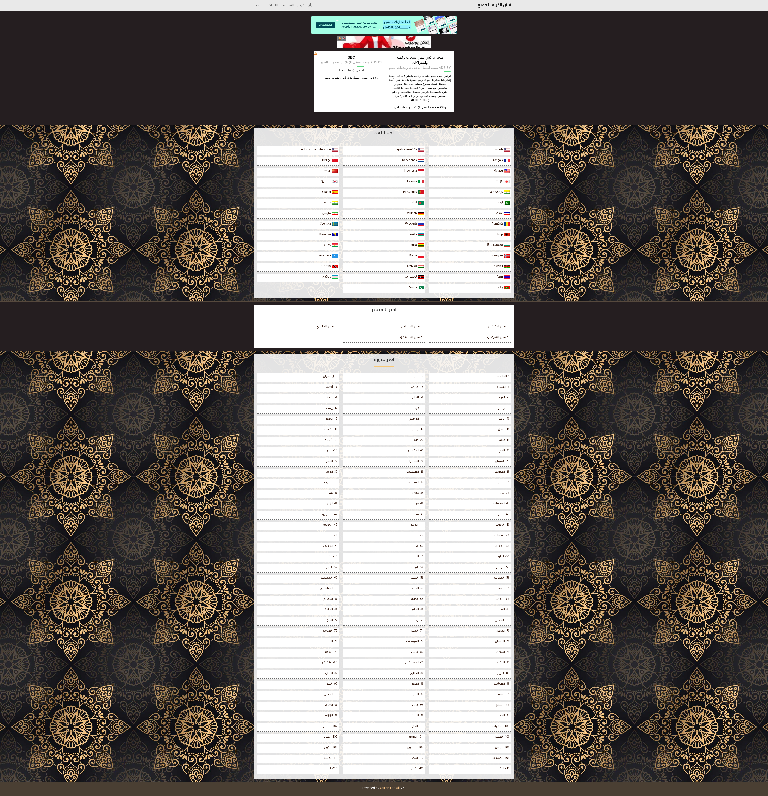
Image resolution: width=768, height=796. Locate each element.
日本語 (498, 181)
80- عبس (417, 652)
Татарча (325, 266)
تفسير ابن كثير (499, 327)
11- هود (419, 408)
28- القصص (501, 472)
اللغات (273, 5)
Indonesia (411, 171)
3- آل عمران (330, 376)
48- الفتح (331, 535)
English (499, 150)
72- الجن (332, 620)
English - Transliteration (315, 150)
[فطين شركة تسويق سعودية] (384, 42)
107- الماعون (415, 747)
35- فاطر (418, 493)
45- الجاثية (330, 525)
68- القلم (418, 610)
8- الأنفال (418, 398)
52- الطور (503, 557)
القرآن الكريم (307, 5)
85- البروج (503, 673)
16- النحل (504, 429)
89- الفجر (418, 684)
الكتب (260, 5)
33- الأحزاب (331, 482)
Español (326, 192)
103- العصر (502, 737)
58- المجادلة (501, 578)
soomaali (325, 256)
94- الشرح (503, 705)
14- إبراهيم (416, 419)
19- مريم (504, 440)
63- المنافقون (329, 588)
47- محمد (417, 535)
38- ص (419, 504)
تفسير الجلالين (412, 327)
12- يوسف (331, 408)
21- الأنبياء (331, 440)
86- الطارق (417, 673)
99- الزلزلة (331, 716)
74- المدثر (417, 631)
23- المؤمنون (415, 451)
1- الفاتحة (503, 376)
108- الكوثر (331, 747)
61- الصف (503, 588)
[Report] (339, 38)
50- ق (420, 546)
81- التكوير (331, 652)
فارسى (327, 213)
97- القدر (504, 716)
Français (497, 160)
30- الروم (332, 472)
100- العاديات (501, 726)
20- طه (419, 440)
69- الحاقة (331, 610)
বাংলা (415, 203)
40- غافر (504, 514)
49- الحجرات (501, 546)
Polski (413, 256)
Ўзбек (327, 277)
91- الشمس (502, 694)
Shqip (500, 234)
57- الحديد (331, 567)
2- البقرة (418, 376)
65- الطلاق (417, 599)
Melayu (499, 171)
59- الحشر (417, 578)
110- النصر (417, 758)
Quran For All (390, 788)
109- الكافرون (501, 758)
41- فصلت (416, 514)
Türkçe (327, 160)
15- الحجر (332, 419)
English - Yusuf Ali (406, 150)
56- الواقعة (416, 567)
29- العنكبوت (415, 472)
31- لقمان (504, 482)
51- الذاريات (330, 546)
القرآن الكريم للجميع (495, 5)
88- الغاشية (502, 684)
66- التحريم (330, 599)
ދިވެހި (500, 287)
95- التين (418, 705)
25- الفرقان (502, 461)
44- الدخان (417, 525)
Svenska (326, 224)
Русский (411, 224)
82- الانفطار (502, 663)
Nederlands (410, 160)
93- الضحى (331, 694)
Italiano (412, 181)
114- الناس (331, 769)
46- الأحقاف (502, 535)
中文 (328, 171)
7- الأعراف (503, 398)
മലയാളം (497, 192)
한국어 (326, 181)
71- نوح (419, 620)
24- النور (332, 451)
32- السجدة (416, 482)
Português (410, 192)
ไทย (500, 277)
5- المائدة (417, 387)
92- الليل (418, 694)
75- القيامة (330, 631)
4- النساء (503, 387)
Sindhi (413, 287)
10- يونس (503, 408)
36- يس (333, 493)
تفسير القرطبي (498, 337)
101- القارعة (416, 726)
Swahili (499, 266)
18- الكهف (331, 429)
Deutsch (412, 213)
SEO (351, 57)
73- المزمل (503, 631)
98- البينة (418, 716)
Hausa (413, 245)
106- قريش (502, 747)
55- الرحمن (502, 567)
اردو (501, 203)
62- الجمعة (416, 588)
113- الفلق (417, 769)
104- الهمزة (416, 737)
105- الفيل (331, 737)
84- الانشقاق (329, 663)
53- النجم (417, 557)
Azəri (414, 234)
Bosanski (325, 234)
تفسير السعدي (412, 337)
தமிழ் (328, 203)
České (499, 213)
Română (498, 224)
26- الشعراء (415, 461)
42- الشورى (330, 514)
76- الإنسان (502, 641)
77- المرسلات (415, 641)
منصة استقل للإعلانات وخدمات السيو (414, 107)
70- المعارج (502, 620)
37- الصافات (501, 504)
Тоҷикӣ (412, 266)
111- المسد (331, 758)
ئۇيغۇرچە (411, 277)
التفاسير (287, 5)
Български (495, 245)
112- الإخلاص (501, 769)
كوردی (327, 245)
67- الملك (503, 610)
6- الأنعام (332, 387)
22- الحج (504, 451)
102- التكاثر (330, 726)
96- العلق (331, 705)
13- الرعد (504, 419)
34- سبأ (504, 493)
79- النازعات (502, 652)
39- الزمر (332, 504)
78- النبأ (333, 641)
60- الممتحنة (329, 578)
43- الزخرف (503, 525)
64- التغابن (502, 599)
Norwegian (496, 256)
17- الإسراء (417, 429)
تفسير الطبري (327, 327)
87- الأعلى (331, 673)
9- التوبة (332, 398)
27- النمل (332, 461)
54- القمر (331, 557)
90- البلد (332, 684)
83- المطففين (414, 663)
